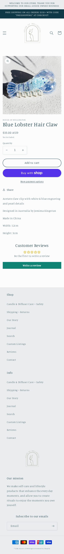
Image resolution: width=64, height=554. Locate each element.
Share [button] (10, 189)
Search (11, 335)
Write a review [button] (32, 265)
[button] (4, 33)
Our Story (12, 320)
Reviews (11, 351)
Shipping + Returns (18, 312)
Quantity (7, 143)
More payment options (32, 181)
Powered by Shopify (42, 548)
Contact (11, 359)
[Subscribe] (53, 526)
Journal (11, 327)
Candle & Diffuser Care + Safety (25, 304)
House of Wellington (27, 548)
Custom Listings (16, 343)
